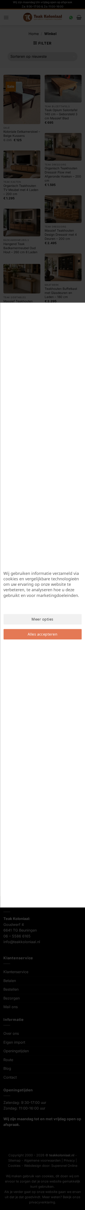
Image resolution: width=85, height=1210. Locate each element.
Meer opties (42, 619)
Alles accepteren (43, 634)
